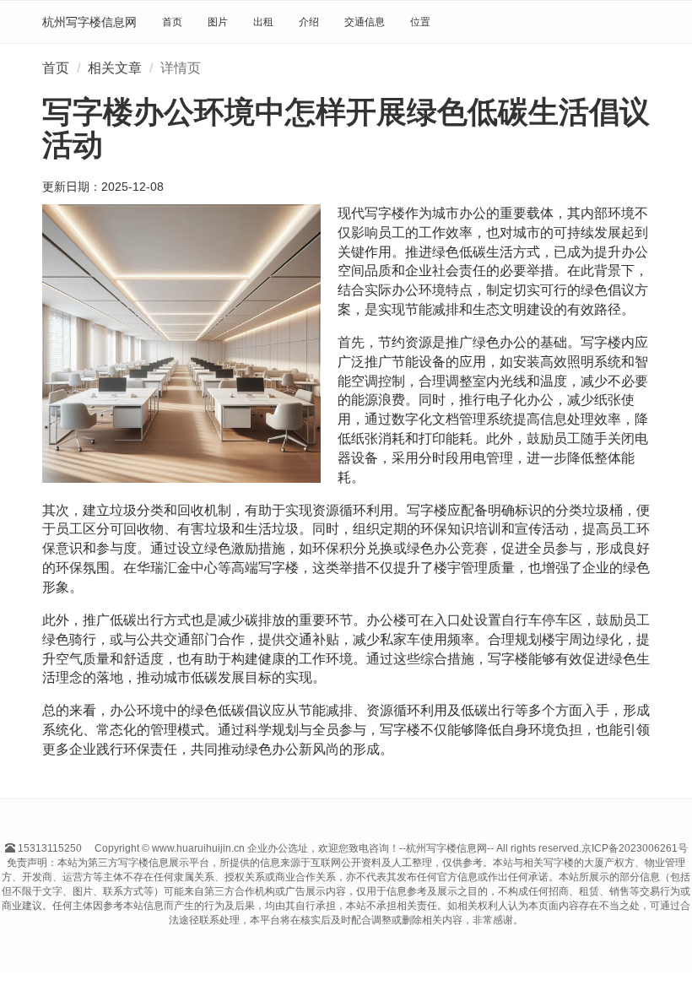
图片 (218, 22)
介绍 (309, 22)
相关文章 (115, 68)
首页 (172, 22)
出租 (263, 22)
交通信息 (364, 22)
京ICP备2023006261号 (634, 848)
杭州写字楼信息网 (89, 22)
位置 (420, 22)
